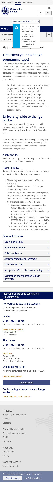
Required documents (14, 247)
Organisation (8, 451)
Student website (7, 35)
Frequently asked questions (15, 414)
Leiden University (7, 2)
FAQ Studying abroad (12, 376)
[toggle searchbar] (49, 8)
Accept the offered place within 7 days (23, 270)
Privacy (6, 455)
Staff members (27, 2)
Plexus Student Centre (13, 329)
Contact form (26, 382)
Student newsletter (11, 466)
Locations (7, 423)
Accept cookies (12, 478)
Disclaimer (7, 441)
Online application (13, 253)
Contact (6, 418)
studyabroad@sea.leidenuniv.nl (17, 311)
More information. (35, 474)
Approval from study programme (20, 258)
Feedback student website (14, 433)
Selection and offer (13, 264)
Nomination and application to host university (22, 277)
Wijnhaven (7, 353)
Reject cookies (34, 478)
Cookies (6, 437)
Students (18, 2)
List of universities (13, 241)
